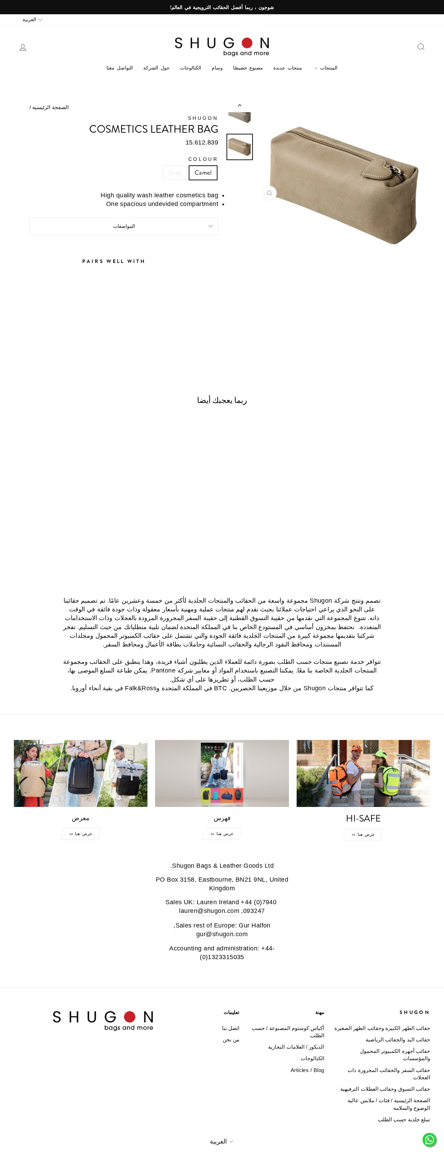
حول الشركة (156, 68)
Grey (175, 172)
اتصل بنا (230, 1028)
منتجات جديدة (287, 68)
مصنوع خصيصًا (248, 68)
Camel (203, 172)
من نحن (231, 1039)
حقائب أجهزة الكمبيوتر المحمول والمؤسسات (395, 1054)
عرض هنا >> (363, 834)
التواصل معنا (119, 68)
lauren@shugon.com (209, 910)
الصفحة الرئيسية (50, 107)
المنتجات (328, 68)
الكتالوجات (190, 68)
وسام (217, 68)
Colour (203, 159)
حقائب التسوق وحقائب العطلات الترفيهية (385, 1089)
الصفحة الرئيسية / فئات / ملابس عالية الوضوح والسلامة (389, 1104)
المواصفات (124, 226)
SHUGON (203, 118)
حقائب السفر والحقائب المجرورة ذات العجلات (389, 1073)
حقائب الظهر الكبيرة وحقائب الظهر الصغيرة (382, 1028)
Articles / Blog (307, 1070)
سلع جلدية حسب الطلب (404, 1119)
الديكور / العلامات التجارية (296, 1047)
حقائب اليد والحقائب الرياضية (398, 1039)
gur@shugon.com (222, 934)
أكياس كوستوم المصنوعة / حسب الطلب (288, 1031)
